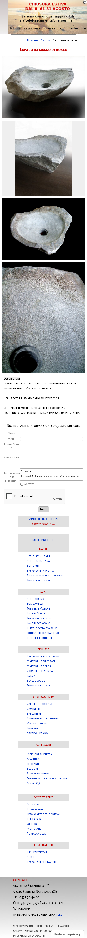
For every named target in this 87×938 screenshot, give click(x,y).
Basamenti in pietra (40, 570)
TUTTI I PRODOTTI (43, 540)
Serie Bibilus (35, 598)
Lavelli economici (39, 623)
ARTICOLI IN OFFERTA (43, 519)
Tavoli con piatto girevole (45, 575)
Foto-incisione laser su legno (47, 778)
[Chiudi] (85, 2)
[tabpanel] (43, 40)
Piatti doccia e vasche (42, 628)
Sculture (32, 768)
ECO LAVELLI (35, 603)
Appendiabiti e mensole (43, 718)
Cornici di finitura (40, 670)
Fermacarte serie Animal (43, 814)
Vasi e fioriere (37, 723)
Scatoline (33, 804)
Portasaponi (35, 809)
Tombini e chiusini (39, 685)
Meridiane (34, 828)
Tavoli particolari (39, 580)
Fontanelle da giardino (43, 632)
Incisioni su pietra (39, 754)
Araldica (33, 758)
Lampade (32, 728)
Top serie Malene (38, 608)
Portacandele (36, 833)
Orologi (32, 823)
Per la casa (34, 819)
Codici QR (33, 783)
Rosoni (31, 675)
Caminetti (33, 708)
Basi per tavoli (37, 852)
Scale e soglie (36, 680)
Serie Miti (33, 565)
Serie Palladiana (38, 560)
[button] (43, 56)
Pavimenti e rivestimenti (43, 656)
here (59, 914)
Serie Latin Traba (38, 556)
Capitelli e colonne (40, 703)
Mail (11, 438)
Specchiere (34, 713)
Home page (33, 40)
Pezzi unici (46, 40)
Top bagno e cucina (39, 618)
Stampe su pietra (38, 773)
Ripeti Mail (11, 446)
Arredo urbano (37, 733)
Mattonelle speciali (40, 666)
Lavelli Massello (38, 613)
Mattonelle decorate (41, 661)
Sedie (30, 856)
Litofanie (33, 763)
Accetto (29, 484)
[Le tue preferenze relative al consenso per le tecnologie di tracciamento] (67, 934)
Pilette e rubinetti (39, 637)
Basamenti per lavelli (41, 861)
